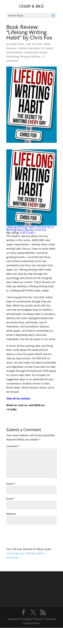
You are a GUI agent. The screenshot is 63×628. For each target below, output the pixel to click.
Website (11, 513)
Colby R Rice (17, 44)
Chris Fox (40, 230)
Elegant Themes (32, 619)
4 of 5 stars (27, 233)
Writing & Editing (30, 56)
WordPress (33, 623)
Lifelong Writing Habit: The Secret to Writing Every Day (30, 228)
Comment (13, 446)
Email (10, 498)
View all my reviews (18, 398)
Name (10, 483)
